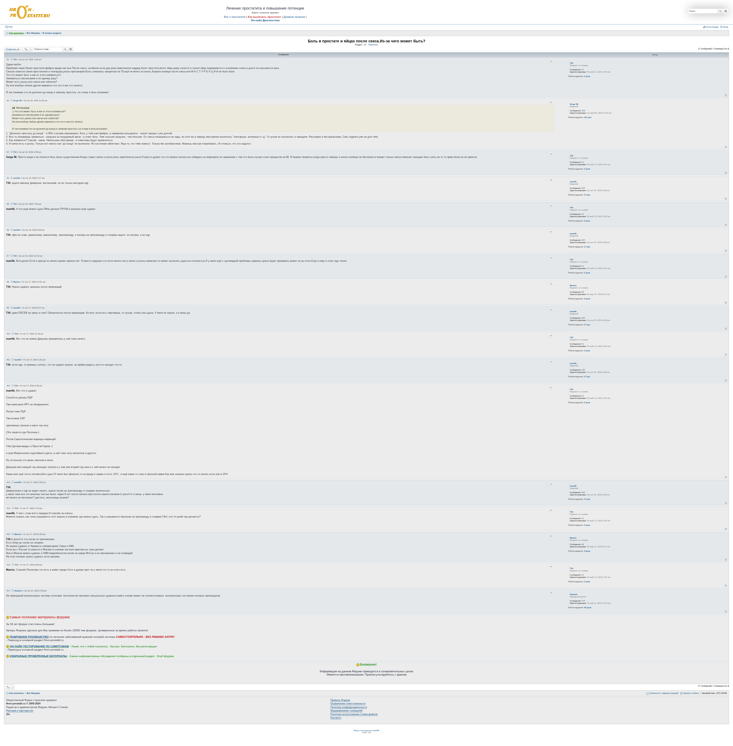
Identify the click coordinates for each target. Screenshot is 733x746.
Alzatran (573, 594)
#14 (8, 508)
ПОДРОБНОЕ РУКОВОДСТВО (29, 636)
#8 (8, 282)
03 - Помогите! (371, 45)
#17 (8, 591)
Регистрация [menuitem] (712, 27)
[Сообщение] (11, 59)
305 (583, 188)
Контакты (335, 717)
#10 (8, 334)
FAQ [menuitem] (10, 27)
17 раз (587, 195)
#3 (8, 152)
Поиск (720, 11)
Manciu (573, 285)
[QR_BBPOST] (13, 111)
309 (583, 111)
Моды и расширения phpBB (366, 730)
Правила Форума (340, 700)
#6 (8, 230)
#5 (8, 204)
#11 (8, 360)
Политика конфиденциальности (348, 707)
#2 (8, 100)
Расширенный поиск (725, 11)
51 (583, 70)
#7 (8, 256)
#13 (8, 482)
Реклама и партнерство (19, 710)
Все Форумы (33, 693)
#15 (8, 534)
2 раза (587, 76)
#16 (8, 565)
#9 (8, 308)
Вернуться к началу (726, 95)
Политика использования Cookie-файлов (354, 714)
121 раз (587, 117)
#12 (8, 386)
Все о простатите (234, 16)
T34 (571, 63)
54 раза (587, 607)
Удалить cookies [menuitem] (691, 693)
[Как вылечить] (29, 12)
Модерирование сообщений (346, 710)
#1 (8, 59)
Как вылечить (16, 693)
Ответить (11, 49)
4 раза (587, 299)
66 (583, 292)
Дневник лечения (294, 16)
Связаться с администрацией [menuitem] (664, 693)
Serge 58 (574, 104)
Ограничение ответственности (347, 703)
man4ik (573, 182)
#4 (8, 178)
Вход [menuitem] (725, 27)
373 (583, 601)
